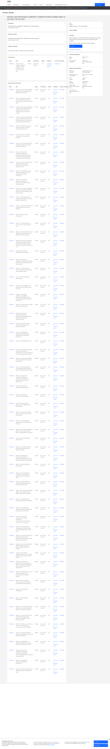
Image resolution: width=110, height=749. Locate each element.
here (84, 743)
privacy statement (51, 744)
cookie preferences (55, 742)
